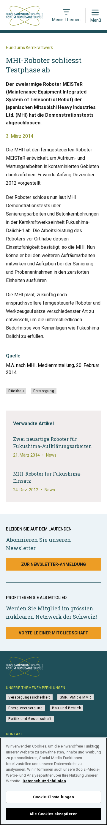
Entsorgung (43, 391)
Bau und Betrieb (66, 708)
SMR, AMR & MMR (75, 697)
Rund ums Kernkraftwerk (29, 47)
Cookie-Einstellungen (53, 797)
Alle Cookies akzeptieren (53, 814)
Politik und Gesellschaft (29, 719)
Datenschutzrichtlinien (44, 781)
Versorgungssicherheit (29, 697)
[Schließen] (97, 746)
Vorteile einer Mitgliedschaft (53, 633)
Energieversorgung (25, 708)
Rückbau (16, 391)
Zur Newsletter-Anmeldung (53, 564)
